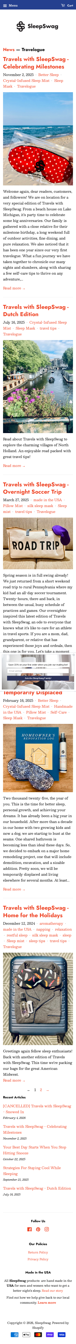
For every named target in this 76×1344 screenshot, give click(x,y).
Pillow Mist (13, 505)
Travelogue (26, 86)
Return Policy (38, 1252)
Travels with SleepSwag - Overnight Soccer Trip (36, 488)
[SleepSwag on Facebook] (29, 1229)
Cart (69, 5)
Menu (13, 5)
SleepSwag (43, 1322)
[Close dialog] (74, 655)
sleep (67, 935)
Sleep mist (15, 941)
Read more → (14, 288)
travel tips (48, 328)
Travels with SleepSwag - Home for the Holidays (36, 911)
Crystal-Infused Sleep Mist (26, 80)
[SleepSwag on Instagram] (46, 1229)
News (9, 49)
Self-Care (58, 712)
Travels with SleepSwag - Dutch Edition (36, 310)
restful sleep (17, 935)
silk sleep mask (40, 505)
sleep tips (37, 941)
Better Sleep (48, 74)
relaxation (63, 929)
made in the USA (47, 500)
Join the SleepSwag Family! (38, 678)
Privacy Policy (38, 1259)
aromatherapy (51, 923)
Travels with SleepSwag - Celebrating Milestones (36, 63)
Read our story (52, 1290)
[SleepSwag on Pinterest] (38, 1229)
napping (43, 929)
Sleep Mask (25, 328)
